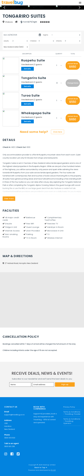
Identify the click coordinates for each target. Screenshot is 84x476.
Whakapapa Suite (36, 113)
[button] (73, 65)
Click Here (57, 132)
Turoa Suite (30, 95)
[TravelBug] (12, 2)
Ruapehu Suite (33, 60)
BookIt (53, 470)
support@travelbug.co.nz (14, 415)
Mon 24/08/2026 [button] (10, 35)
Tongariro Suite (33, 78)
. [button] (34, 68)
